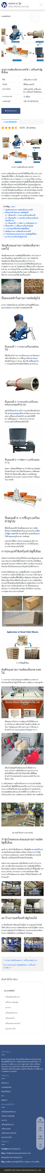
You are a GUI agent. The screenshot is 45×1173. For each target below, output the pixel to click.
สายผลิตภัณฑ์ (6, 1087)
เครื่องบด (32, 361)
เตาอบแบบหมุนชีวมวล (16, 413)
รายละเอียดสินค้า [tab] (10, 122)
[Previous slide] (5, 43)
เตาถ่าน (8, 1007)
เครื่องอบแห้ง (9, 1018)
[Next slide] (40, 43)
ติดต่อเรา (4, 1100)
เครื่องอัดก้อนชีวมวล (12, 997)
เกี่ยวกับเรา (5, 1083)
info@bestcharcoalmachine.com (18, 1153)
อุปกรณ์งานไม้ (10, 1029)
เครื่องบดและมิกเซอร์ (12, 1023)
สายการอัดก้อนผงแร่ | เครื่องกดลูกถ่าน (21, 960)
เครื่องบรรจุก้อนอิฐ (11, 1002)
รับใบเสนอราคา (11, 111)
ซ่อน (12, 207)
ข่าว (2, 1096)
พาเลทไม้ (35, 849)
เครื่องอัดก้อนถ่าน (11, 1013)
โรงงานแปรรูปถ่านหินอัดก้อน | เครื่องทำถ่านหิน (19, 966)
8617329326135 (16, 1157)
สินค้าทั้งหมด (5, 1091)
